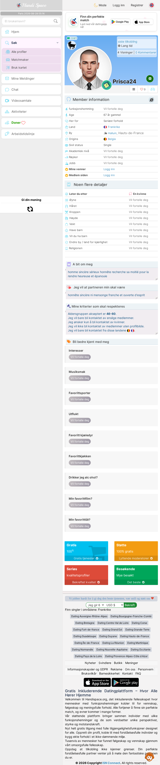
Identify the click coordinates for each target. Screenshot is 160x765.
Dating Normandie (82, 649)
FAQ (138, 673)
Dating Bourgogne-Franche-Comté (131, 616)
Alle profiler (19, 51)
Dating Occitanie (140, 649)
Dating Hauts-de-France (134, 636)
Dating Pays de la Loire (88, 656)
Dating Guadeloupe (85, 636)
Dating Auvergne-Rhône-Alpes (89, 616)
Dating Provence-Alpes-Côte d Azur (126, 656)
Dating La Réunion (113, 642)
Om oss (130, 669)
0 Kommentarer (145, 52)
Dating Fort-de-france (86, 629)
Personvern (145, 669)
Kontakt (127, 673)
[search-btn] (55, 21)
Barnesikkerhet (109, 673)
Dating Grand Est (112, 629)
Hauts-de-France (131, 133)
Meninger (131, 663)
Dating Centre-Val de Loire (113, 622)
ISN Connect (111, 763)
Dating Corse (139, 622)
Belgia (112, 139)
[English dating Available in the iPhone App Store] (98, 680)
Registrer (137, 5)
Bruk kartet (19, 67)
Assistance (149, 756)
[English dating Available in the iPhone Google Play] (125, 680)
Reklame (116, 669)
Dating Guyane (108, 636)
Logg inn (119, 5)
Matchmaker (20, 59)
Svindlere (105, 663)
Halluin (112, 133)
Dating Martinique (137, 642)
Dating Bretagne (84, 622)
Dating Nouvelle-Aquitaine (112, 649)
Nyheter (90, 663)
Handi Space (33, 5)
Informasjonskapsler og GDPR (88, 669)
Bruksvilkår (88, 673)
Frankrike (114, 127)
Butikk (118, 663)
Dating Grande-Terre (137, 629)
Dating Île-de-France (87, 642)
